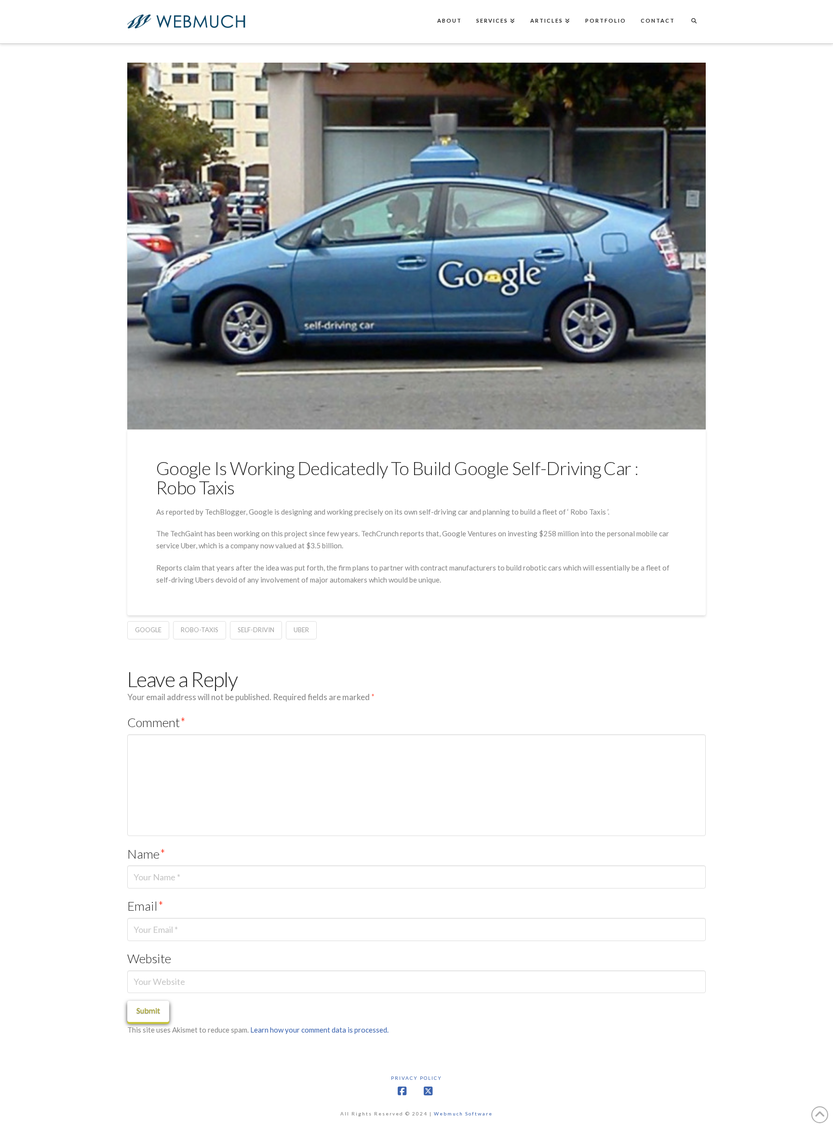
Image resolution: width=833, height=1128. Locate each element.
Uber (301, 630)
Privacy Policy (416, 1078)
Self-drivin (256, 630)
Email (145, 906)
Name (146, 854)
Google (148, 630)
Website (149, 958)
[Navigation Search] (694, 21)
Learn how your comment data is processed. (319, 1029)
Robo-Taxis (199, 630)
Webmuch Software (463, 1113)
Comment (156, 722)
